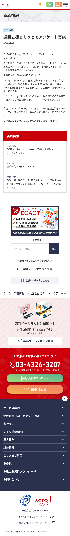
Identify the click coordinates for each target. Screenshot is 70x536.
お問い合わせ (38, 389)
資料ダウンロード (38, 378)
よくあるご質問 (12, 455)
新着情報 (13, 136)
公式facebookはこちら (37, 280)
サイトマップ (47, 516)
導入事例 (8, 439)
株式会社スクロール (35, 522)
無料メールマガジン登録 (37, 269)
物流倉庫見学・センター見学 (21, 416)
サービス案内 (11, 408)
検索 (54, 248)
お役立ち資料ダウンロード (19, 471)
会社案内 (8, 424)
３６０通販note (13, 432)
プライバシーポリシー (27, 516)
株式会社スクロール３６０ (35, 510)
